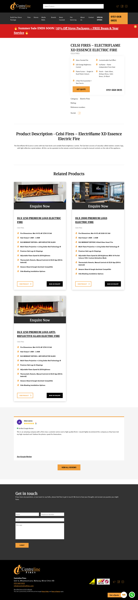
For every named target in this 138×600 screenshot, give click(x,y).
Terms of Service (56, 591)
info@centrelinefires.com (24, 585)
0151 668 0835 (116, 18)
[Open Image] (62, 94)
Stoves (36, 17)
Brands (53, 17)
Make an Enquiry (54, 284)
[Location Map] (97, 528)
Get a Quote (114, 595)
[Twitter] (117, 6)
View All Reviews (69, 467)
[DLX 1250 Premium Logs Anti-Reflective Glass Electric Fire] (40, 315)
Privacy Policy (45, 591)
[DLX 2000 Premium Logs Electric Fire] (98, 202)
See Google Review (24, 456)
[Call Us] (132, 595)
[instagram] (122, 582)
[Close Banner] (135, 26)
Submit (22, 545)
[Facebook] (122, 6)
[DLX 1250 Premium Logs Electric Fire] (40, 202)
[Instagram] (126, 6)
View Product (24, 284)
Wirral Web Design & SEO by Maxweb (23, 589)
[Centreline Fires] (20, 9)
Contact (91, 17)
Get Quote (81, 89)
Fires (29, 17)
